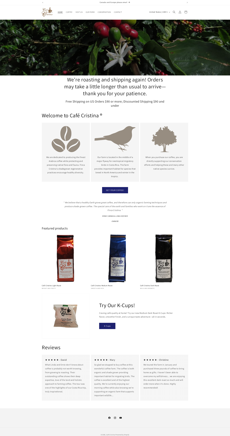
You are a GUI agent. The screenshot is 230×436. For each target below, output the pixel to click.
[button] (174, 12)
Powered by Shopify (122, 435)
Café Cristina (110, 435)
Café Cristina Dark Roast (149, 286)
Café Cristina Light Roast (51, 286)
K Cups (107, 326)
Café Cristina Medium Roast (101, 286)
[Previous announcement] (43, 2)
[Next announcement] (187, 2)
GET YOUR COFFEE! (115, 190)
